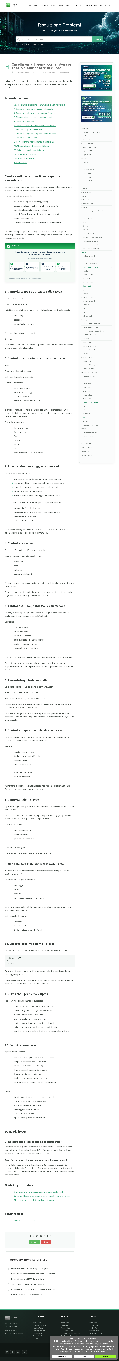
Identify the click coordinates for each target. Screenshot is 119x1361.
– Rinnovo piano (87, 357)
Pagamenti (65, 1325)
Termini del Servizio (96, 1333)
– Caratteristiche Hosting (90, 327)
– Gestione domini (87, 170)
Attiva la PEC (91, 6)
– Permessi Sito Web (88, 350)
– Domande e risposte (89, 264)
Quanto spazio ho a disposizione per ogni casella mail (38, 1192)
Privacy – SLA (94, 1331)
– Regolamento (86, 155)
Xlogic (45, 6)
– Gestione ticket (87, 143)
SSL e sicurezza (86, 444)
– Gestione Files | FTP (88, 335)
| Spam (84, 290)
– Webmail (85, 294)
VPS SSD (36, 1339)
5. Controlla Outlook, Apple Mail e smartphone (35, 125)
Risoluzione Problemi (71, 30)
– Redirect (84, 354)
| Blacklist (84, 271)
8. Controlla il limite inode (25, 137)
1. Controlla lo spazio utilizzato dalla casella (33, 109)
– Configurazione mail (88, 256)
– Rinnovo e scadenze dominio (91, 245)
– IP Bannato (85, 414)
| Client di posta (87, 275)
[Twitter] (7, 1352)
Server (83, 429)
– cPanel (84, 312)
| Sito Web (85, 230)
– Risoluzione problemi (90, 267)
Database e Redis (87, 204)
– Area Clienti (86, 305)
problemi (41, 44)
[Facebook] (12, 1352)
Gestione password (88, 301)
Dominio (84, 207)
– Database (85, 166)
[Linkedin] (24, 1352)
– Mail (83, 417)
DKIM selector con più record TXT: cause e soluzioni (33, 1289)
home (42, 30)
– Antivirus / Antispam (88, 376)
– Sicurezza (85, 189)
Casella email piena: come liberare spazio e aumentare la (39, 105)
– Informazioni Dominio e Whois (92, 237)
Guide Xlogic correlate (24, 158)
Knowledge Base (54, 30)
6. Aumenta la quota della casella (28, 129)
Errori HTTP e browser (89, 297)
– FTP (83, 410)
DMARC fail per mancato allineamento (26, 1294)
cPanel (83, 158)
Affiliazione (93, 1325)
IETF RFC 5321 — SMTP (24, 1220)
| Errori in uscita (87, 282)
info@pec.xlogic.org (16, 1333)
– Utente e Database (88, 369)
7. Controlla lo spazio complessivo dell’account (35, 133)
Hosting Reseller (39, 1328)
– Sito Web (85, 421)
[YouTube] (18, 1352)
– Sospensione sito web (89, 425)
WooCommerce (86, 447)
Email (83, 252)
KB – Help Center (67, 1331)
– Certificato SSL (86, 384)
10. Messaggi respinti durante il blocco (31, 146)
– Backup (84, 162)
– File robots (85, 391)
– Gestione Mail (86, 177)
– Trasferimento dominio (90, 249)
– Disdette (84, 136)
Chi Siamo (93, 1323)
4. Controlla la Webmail (24, 121)
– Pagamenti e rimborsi (89, 151)
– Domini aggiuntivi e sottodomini (93, 331)
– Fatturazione (86, 140)
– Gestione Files (86, 174)
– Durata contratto (87, 436)
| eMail (83, 222)
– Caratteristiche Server (89, 432)
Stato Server (106, 6)
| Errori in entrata (87, 278)
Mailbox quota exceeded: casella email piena (34, 1200)
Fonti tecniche (20, 162)
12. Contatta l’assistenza (25, 154)
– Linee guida (86, 399)
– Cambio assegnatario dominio (92, 211)
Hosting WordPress (40, 1333)
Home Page (33, 6)
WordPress (85, 451)
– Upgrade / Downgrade (89, 365)
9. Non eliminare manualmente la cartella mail (34, 142)
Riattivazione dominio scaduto (72, 1333)
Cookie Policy (94, 1328)
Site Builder (37, 1323)
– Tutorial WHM (86, 361)
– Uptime (84, 440)
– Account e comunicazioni (90, 132)
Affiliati (77, 6)
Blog (53, 6)
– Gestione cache (87, 395)
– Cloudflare (85, 387)
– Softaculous (86, 192)
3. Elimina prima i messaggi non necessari (33, 117)
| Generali (85, 226)
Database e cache (87, 200)
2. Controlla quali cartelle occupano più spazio (35, 113)
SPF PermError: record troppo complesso (28, 1284)
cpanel (26, 44)
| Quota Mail (86, 286)
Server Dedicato (39, 1336)
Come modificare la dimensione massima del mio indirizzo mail (42, 1196)
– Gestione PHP (86, 181)
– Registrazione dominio (89, 241)
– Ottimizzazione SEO (88, 346)
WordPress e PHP (87, 455)
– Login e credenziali (88, 147)
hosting (33, 44)
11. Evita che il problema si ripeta (29, 150)
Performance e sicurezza (89, 372)
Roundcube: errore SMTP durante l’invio (27, 1279)
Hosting (84, 320)
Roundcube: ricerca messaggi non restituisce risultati (33, 1273)
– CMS (83, 309)
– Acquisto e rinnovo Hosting (91, 323)
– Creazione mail (87, 260)
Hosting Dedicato (39, 1331)
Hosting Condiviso (39, 1325)
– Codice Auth (86, 215)
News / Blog (65, 1328)
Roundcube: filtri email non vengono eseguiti (29, 1268)
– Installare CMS (86, 342)
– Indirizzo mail (86, 316)
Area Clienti (64, 6)
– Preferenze (85, 185)
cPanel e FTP (85, 196)
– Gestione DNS (86, 219)
